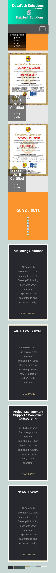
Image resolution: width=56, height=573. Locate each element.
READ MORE (17, 44)
